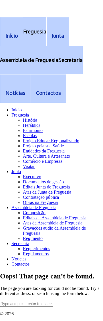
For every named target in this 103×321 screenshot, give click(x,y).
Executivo (32, 176)
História (30, 120)
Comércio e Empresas (42, 161)
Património (33, 130)
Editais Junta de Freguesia (46, 186)
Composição (34, 212)
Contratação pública (41, 197)
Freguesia (20, 115)
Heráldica (31, 125)
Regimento (33, 238)
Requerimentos (36, 248)
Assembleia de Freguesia (33, 207)
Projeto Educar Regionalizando (51, 140)
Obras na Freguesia (40, 202)
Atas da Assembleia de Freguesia (52, 222)
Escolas (30, 135)
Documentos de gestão (43, 181)
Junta (16, 171)
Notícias (18, 258)
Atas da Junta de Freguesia (47, 192)
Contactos (20, 264)
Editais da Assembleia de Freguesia (54, 217)
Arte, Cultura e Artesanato (46, 156)
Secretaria (20, 243)
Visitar (29, 166)
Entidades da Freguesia (44, 151)
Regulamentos (36, 253)
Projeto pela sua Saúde (43, 145)
